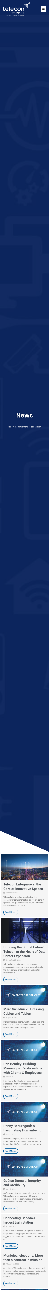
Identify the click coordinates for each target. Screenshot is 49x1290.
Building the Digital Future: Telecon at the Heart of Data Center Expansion (24, 951)
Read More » (10, 912)
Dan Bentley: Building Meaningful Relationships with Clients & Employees (22, 1068)
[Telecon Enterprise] (16, 9)
